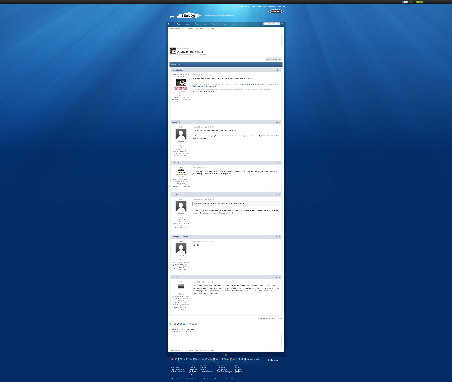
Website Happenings (178, 371)
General (203, 369)
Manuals (214, 24)
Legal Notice (213, 379)
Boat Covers (175, 367)
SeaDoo (203, 373)
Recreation (192, 373)
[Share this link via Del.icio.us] (178, 323)
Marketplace (193, 369)
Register (419, 2)
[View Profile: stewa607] (181, 134)
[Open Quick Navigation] (233, 24)
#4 (277, 194)
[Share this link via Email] (187, 323)
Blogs (179, 24)
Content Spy (188, 354)
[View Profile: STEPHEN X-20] (181, 170)
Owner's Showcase (206, 371)
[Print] (190, 323)
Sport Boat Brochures (224, 371)
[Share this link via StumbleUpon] (184, 323)
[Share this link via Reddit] (181, 323)
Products (238, 371)
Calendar (197, 379)
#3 (277, 163)
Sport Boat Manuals (223, 373)
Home (170, 24)
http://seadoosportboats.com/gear (203, 91)
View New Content (176, 354)
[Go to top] (226, 355)
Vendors (224, 24)
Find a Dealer (272, 6)
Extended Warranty (177, 369)
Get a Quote (281, 6)
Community (190, 350)
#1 (277, 70)
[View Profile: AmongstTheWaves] (181, 248)
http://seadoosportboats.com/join (252, 84)
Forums (187, 24)
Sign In (412, 2)
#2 (277, 122)
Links (205, 24)
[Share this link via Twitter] (170, 323)
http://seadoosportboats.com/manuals (204, 86)
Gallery (196, 24)
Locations (238, 369)
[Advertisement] (226, 40)
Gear (264, 6)
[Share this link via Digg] (175, 323)
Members (221, 379)
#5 (277, 237)
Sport (190, 375)
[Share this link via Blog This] (196, 323)
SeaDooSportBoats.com (176, 350)
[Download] (193, 323)
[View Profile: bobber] (181, 206)
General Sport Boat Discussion (205, 350)
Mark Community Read (201, 354)
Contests (203, 367)
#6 (277, 277)
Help (223, 354)
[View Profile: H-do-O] (181, 286)
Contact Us (215, 354)
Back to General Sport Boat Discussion (270, 318)
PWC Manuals (222, 369)
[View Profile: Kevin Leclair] (181, 82)
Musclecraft (193, 371)
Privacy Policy (230, 379)
